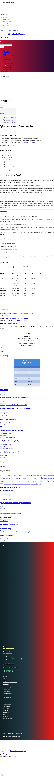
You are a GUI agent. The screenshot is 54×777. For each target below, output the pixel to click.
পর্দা (43, 481)
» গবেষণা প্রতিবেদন (7, 704)
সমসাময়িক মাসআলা (27, 484)
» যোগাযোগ (5, 678)
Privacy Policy (6, 19)
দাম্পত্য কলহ (10, 481)
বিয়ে (4, 484)
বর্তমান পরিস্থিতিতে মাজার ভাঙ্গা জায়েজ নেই (9, 452)
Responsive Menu (4, 14)
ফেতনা (1, 484)
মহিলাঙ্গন (26, 532)
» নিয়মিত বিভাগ (6, 703)
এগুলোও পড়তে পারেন (5, 495)
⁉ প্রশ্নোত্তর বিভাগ (9, 63)
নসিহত (28, 481)
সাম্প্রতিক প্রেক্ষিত (9, 448)
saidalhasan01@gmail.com (11, 323)
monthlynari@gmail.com (29, 343)
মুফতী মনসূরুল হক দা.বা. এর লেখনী (34, 532)
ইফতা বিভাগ (2, 394)
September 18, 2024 (5, 433)
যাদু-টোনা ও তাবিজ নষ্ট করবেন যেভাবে (8, 419)
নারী (35, 481)
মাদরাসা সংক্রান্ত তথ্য (8, 67)
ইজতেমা (22, 475)
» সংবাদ (4, 714)
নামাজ (30, 481)
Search (2, 43)
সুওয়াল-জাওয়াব (7, 59)
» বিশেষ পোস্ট (6, 710)
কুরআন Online (6, 25)
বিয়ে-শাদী (13, 499)
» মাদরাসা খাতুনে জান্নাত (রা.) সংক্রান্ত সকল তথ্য (10, 487)
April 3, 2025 (3, 401)
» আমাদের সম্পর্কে (6, 689)
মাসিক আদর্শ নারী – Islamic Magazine (13, 34)
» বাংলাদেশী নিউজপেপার (7, 693)
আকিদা (1, 475)
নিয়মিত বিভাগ (6, 52)
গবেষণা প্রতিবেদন (7, 57)
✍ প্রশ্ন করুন (8, 65)
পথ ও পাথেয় (7, 532)
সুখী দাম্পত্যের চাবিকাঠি (34, 484)
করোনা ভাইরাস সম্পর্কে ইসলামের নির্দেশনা (12, 478)
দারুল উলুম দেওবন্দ (22, 481)
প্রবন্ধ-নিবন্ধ (8, 437)
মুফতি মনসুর (20, 484)
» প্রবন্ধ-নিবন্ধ (6, 712)
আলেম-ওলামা (7, 475)
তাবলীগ (3, 481)
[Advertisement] (27, 88)
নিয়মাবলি (4, 54)
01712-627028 (10, 145)
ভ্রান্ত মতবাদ (7, 484)
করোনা (36, 475)
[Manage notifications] (2, 775)
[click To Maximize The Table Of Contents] (1, 106)
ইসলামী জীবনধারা (9, 405)
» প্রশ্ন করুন (6, 686)
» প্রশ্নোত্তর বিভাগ (7, 688)
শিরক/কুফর (13, 437)
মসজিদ (10, 484)
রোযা (23, 484)
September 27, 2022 (5, 517)
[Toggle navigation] (0, 41)
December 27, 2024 (5, 422)
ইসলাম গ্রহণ (29, 475)
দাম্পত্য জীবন (15, 481)
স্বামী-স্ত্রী (40, 484)
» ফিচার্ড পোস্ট (6, 708)
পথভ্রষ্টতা (39, 481)
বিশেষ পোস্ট (19, 405)
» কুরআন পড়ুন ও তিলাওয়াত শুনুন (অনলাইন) (11, 736)
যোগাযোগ (6, 71)
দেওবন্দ (26, 481)
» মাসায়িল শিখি (6, 716)
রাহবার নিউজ (5, 17)
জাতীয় (1, 426)
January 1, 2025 (4, 412)
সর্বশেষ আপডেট (4, 390)
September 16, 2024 (5, 444)
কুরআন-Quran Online (9, 69)
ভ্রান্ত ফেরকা (2, 437)
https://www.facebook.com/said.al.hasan (16, 320)
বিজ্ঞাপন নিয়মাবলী (9, 56)
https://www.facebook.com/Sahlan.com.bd (17, 318)
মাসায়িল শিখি (24, 405)
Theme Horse (9, 755)
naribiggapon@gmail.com (28, 142)
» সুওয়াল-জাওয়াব (6, 706)
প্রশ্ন (5, 61)
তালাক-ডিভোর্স (2, 405)
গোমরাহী (39, 478)
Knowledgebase (7, 21)
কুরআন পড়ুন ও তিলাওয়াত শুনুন (7, 490)
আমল (1, 416)
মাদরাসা (4, 27)
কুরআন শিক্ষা (24, 478)
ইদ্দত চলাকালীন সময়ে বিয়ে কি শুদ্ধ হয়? (9, 524)
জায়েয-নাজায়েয (3, 448)
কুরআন (20, 478)
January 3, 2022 (4, 539)
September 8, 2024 (5, 455)
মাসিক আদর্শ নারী (3, 403)
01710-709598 (5, 315)
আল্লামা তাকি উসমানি (12, 475)
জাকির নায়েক (44, 478)
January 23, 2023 (4, 506)
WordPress (14, 756)
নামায (33, 481)
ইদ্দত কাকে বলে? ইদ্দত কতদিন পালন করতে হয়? (10, 513)
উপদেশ (34, 475)
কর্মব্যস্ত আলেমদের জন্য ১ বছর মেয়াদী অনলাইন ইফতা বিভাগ (14, 397)
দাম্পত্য (7, 481)
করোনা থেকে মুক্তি (39, 475)
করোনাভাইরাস (50, 475)
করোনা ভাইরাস (45, 475)
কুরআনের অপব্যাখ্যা (29, 478)
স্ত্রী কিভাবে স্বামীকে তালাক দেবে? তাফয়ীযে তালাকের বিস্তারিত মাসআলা (16, 408)
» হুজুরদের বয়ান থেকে (7, 718)
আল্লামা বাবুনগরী (18, 475)
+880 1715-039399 (9, 664)
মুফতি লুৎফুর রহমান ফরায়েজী (15, 484)
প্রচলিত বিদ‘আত (49, 481)
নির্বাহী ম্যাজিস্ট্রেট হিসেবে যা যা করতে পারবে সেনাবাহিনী (12, 430)
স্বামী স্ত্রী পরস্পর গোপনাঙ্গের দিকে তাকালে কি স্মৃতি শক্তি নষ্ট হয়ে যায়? (15, 503)
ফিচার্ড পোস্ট (14, 405)
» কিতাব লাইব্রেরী (6, 691)
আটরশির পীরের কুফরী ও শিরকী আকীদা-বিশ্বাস (10, 441)
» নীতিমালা (5, 676)
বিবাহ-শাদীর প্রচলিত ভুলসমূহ (6, 535)
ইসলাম (25, 475)
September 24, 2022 (5, 528)
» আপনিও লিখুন (6, 684)
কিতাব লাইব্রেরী (5, 23)
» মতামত (5, 680)
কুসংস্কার (35, 478)
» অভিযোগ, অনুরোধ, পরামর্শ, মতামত (10, 682)
